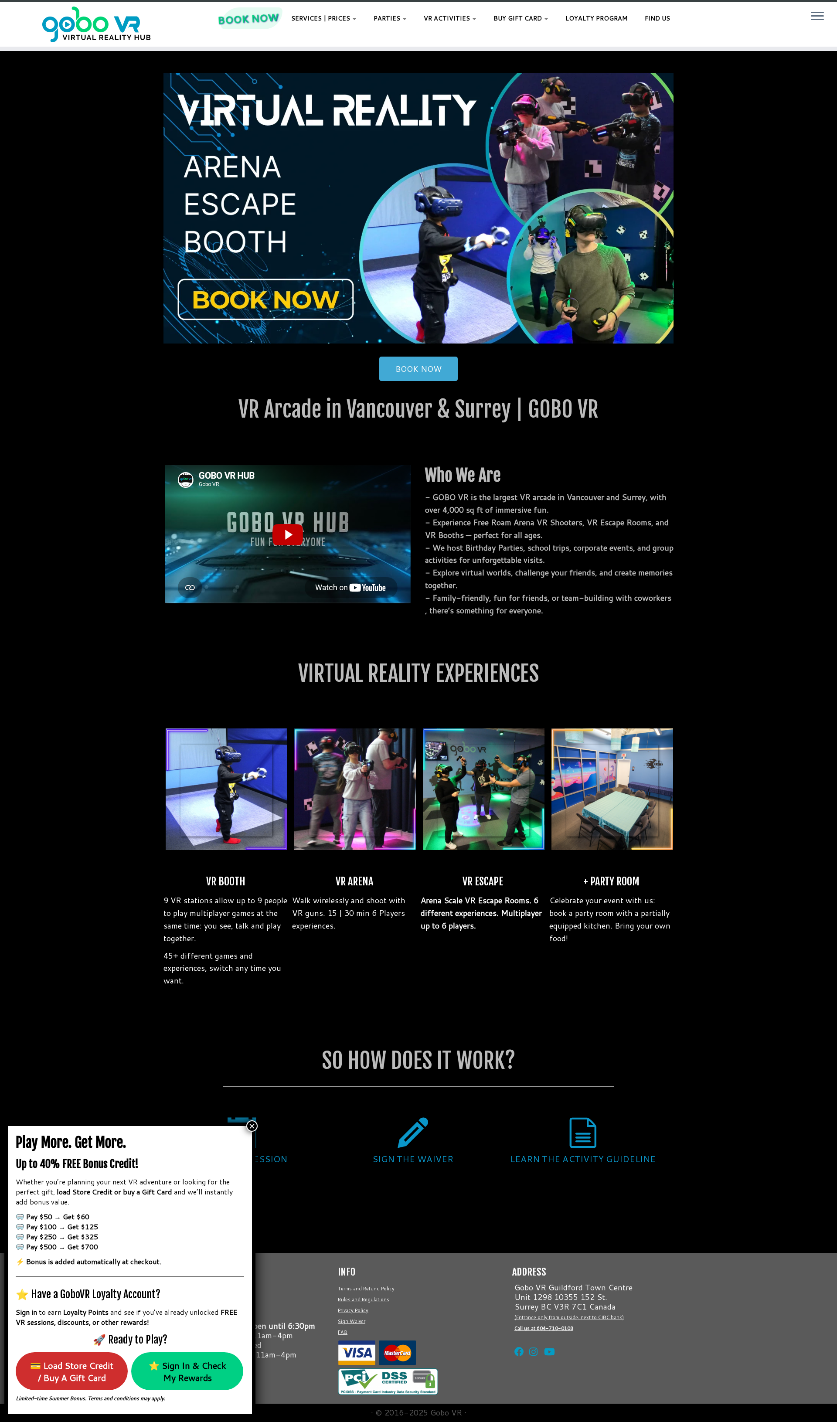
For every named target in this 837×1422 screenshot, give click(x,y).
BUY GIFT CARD (518, 18)
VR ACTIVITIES (448, 18)
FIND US (657, 18)
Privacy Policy (353, 1310)
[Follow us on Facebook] (517, 1341)
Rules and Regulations (363, 1299)
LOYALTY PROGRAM (596, 18)
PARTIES (388, 18)
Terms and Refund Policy (366, 1288)
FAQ (342, 1332)
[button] (418, 208)
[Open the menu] (817, 16)
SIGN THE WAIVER (412, 1159)
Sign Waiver (351, 1321)
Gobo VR (446, 1412)
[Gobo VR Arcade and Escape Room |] (96, 24)
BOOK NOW (248, 18)
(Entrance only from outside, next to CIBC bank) (569, 1317)
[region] (418, 208)
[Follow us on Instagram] (532, 1341)
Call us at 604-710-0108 (543, 1328)
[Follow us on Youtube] (547, 1341)
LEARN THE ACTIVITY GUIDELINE (583, 1159)
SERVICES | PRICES (321, 18)
